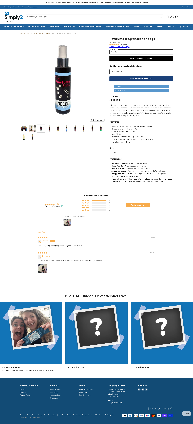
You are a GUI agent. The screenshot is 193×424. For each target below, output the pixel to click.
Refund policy (109, 415)
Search (22, 415)
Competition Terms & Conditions (92, 415)
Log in (185, 27)
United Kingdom (159, 409)
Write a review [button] (137, 205)
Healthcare (69, 27)
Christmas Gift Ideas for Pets (38, 33)
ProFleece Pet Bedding (90, 27)
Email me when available (141, 79)
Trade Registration (10, 7)
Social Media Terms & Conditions (69, 415)
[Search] (160, 17)
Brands (160, 27)
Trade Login (22, 7)
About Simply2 (55, 389)
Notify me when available (141, 58)
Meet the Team (55, 395)
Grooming (54, 27)
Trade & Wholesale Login (119, 47)
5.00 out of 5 (61, 204)
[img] (42, 238)
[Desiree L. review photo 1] (42, 268)
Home (22, 33)
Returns (23, 392)
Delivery (118, 86)
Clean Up (147, 27)
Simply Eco (54, 392)
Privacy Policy (25, 395)
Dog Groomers (33, 7)
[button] (114, 45)
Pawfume (116, 42)
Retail (171, 27)
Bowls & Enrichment (14, 27)
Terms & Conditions (50, 415)
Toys (136, 27)
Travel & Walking (36, 27)
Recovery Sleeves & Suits (118, 27)
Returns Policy (121, 90)
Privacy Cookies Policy (34, 415)
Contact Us (185, 7)
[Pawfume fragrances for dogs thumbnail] (24, 128)
